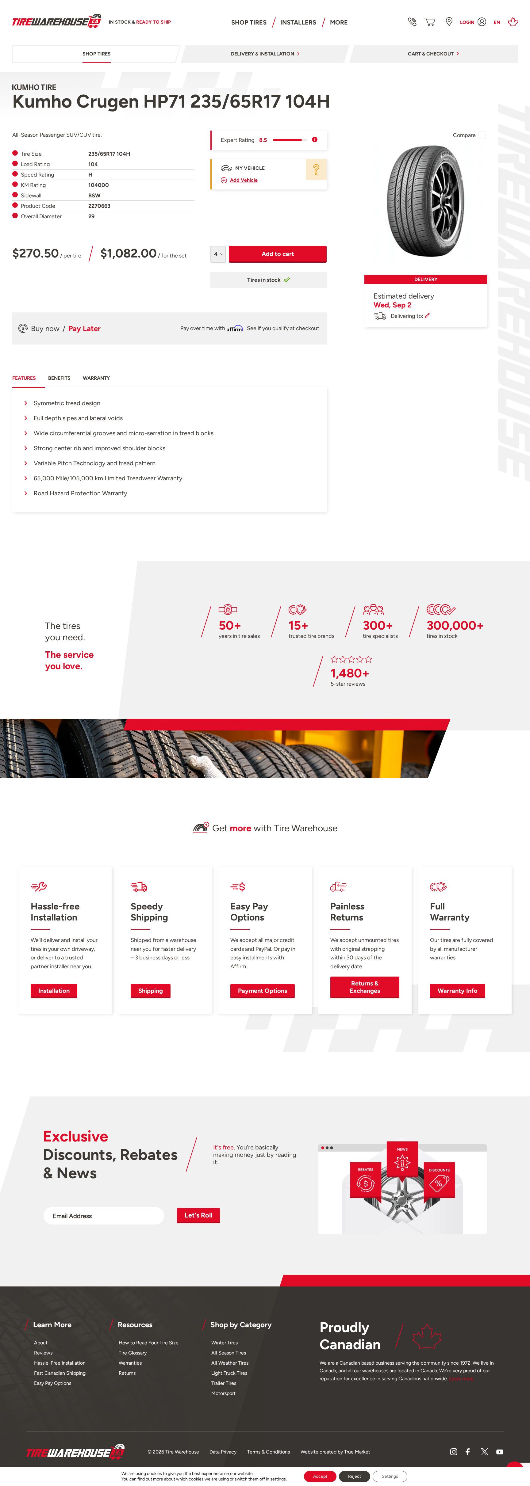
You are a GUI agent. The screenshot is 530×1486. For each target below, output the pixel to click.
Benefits (59, 378)
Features (24, 378)
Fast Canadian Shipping (60, 1373)
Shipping (150, 990)
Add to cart (278, 253)
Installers (298, 22)
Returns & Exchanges (365, 987)
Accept (320, 1476)
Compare (464, 135)
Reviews (43, 1353)
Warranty (96, 378)
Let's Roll (198, 1215)
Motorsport (223, 1393)
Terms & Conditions (268, 1452)
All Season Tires (228, 1353)
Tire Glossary (133, 1353)
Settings (390, 1476)
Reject (354, 1476)
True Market (357, 1452)
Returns (127, 1373)
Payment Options (262, 990)
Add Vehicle (244, 180)
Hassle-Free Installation (60, 1363)
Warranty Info (458, 990)
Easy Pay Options (52, 1383)
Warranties (130, 1363)
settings (278, 1479)
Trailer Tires (223, 1383)
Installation (54, 990)
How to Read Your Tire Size (149, 1343)
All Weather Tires (229, 1363)
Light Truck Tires (229, 1373)
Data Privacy (222, 1452)
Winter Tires (224, 1343)
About (41, 1343)
